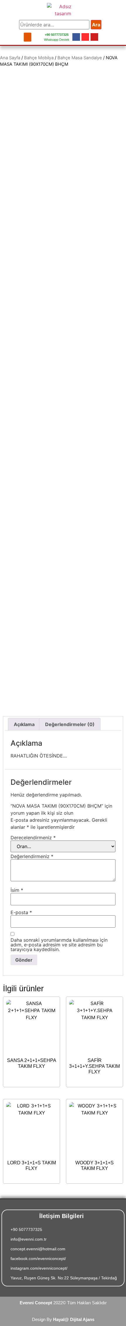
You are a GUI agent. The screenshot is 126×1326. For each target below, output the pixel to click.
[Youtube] (94, 37)
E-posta (21, 912)
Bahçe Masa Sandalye (79, 57)
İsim (17, 890)
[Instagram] (85, 37)
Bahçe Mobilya (39, 57)
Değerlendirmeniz (32, 856)
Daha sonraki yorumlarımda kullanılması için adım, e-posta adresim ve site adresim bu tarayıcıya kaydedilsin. (59, 945)
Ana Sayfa (10, 57)
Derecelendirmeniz (33, 837)
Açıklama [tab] (24, 724)
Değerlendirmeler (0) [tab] (70, 724)
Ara (96, 25)
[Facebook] (76, 37)
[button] (27, 37)
